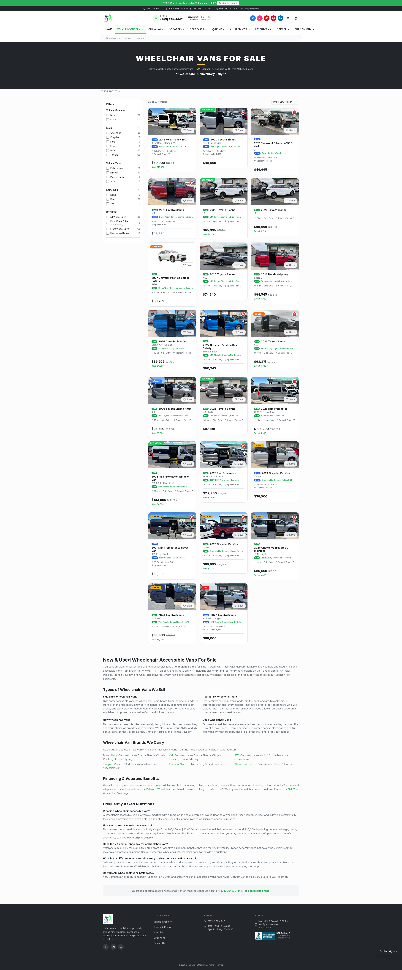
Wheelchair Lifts (243, 764)
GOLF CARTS (197, 29)
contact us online (258, 890)
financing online (193, 785)
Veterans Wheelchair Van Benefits (166, 789)
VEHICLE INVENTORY (128, 29)
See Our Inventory (228, 3)
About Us (158, 932)
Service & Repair (162, 927)
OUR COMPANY (303, 29)
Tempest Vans (111, 764)
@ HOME (217, 29)
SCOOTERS (175, 29)
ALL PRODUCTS (238, 29)
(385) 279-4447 (153, 9)
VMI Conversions (179, 755)
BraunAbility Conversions (118, 755)
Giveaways (159, 937)
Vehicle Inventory (163, 921)
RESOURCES (262, 29)
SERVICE (281, 29)
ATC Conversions (244, 755)
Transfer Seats (178, 764)
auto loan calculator (250, 785)
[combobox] (285, 102)
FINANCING (154, 29)
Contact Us (159, 943)
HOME (109, 29)
